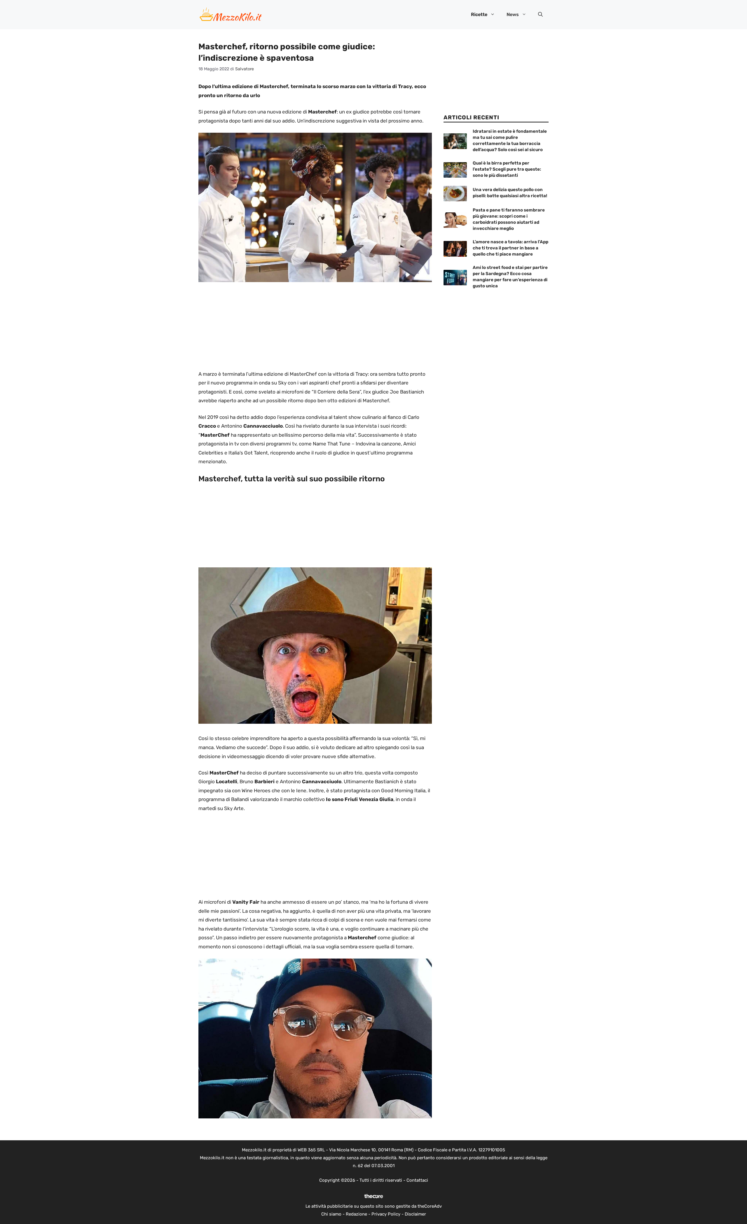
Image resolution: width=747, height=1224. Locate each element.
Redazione (356, 1214)
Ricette (479, 14)
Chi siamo (331, 1214)
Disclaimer (415, 1214)
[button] (540, 14)
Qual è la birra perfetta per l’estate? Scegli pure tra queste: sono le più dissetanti (507, 169)
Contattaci (417, 1180)
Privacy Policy (385, 1214)
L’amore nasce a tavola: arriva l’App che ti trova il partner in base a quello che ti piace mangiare (510, 248)
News (513, 14)
